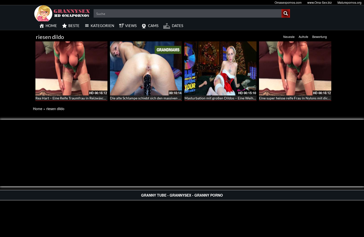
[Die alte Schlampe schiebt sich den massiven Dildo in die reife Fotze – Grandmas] (146, 68)
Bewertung (319, 36)
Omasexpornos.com (288, 2)
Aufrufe (303, 36)
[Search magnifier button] (286, 13)
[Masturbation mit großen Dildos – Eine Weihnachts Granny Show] (220, 68)
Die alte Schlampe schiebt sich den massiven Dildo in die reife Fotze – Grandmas (171, 98)
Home (37, 108)
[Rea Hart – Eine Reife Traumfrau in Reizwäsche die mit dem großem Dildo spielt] (71, 68)
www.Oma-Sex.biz (319, 2)
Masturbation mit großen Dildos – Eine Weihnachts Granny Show (234, 98)
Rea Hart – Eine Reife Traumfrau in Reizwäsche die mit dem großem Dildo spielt (96, 98)
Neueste (289, 36)
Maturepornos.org (350, 2)
